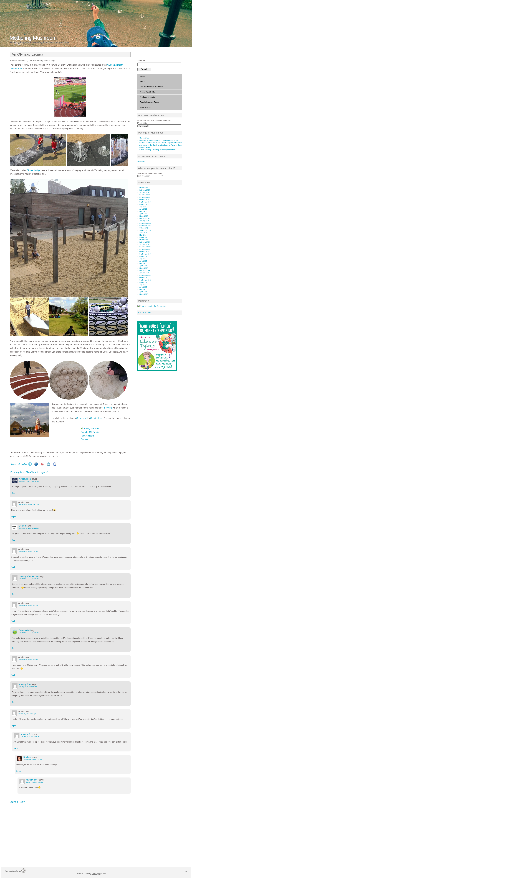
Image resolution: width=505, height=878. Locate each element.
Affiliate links (144, 312)
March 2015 (143, 216)
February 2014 (144, 242)
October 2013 (144, 252)
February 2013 (144, 270)
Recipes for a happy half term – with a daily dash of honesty (160, 143)
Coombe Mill (82, 418)
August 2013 (143, 256)
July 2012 (142, 285)
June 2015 (143, 209)
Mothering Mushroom (33, 38)
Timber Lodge (33, 170)
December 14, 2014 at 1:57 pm (28, 551)
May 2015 (143, 211)
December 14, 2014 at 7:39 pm (29, 632)
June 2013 (143, 261)
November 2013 (145, 249)
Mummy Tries (25, 684)
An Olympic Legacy (28, 54)
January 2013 (144, 273)
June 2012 (143, 287)
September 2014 (145, 230)
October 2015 (144, 200)
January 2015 (144, 221)
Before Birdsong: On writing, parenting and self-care (157, 150)
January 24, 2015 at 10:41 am (30, 736)
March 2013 (143, 268)
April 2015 (143, 214)
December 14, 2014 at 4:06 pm (29, 578)
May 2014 (143, 235)
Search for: (141, 61)
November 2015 (145, 197)
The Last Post (144, 138)
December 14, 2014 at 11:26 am (29, 528)
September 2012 (145, 280)
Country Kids (96, 418)
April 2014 (143, 237)
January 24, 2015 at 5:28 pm (32, 759)
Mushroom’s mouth (147, 97)
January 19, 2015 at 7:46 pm (28, 686)
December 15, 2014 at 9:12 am (28, 659)
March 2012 (143, 294)
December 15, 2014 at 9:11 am (28, 605)
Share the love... (18, 464)
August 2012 (143, 282)
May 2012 (143, 289)
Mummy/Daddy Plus (148, 92)
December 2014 (145, 223)
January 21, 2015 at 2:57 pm (27, 714)
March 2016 (143, 188)
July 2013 (142, 259)
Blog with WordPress (13, 871)
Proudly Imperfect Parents (150, 102)
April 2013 (143, 266)
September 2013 (145, 254)
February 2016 (144, 190)
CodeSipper (96, 874)
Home (142, 77)
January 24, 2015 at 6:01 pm (35, 782)
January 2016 (144, 192)
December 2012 (145, 275)
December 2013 (145, 247)
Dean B (22, 526)
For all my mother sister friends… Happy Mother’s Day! (158, 140)
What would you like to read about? (150, 173)
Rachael (27, 757)
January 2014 (144, 244)
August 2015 (143, 204)
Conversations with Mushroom (151, 87)
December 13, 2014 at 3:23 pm (29, 481)
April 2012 (143, 292)
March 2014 (143, 240)
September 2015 (145, 202)
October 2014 (144, 228)
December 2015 (145, 195)
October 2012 (144, 278)
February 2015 (144, 218)
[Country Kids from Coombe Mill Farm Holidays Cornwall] (70, 437)
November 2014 (145, 226)
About (142, 82)
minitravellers (25, 479)
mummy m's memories (29, 576)
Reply (14, 493)
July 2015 (142, 207)
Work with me (145, 107)
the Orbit (108, 408)
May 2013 (143, 263)
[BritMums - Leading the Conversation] (151, 306)
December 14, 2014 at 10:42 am (28, 504)
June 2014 (143, 233)
